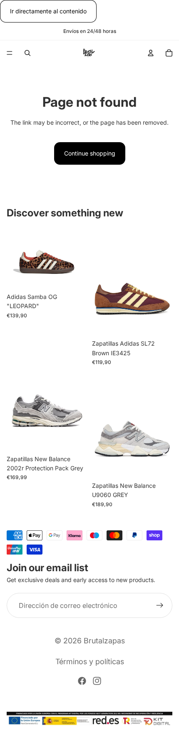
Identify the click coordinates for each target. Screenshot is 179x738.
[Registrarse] (160, 605)
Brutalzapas (104, 640)
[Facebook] (82, 681)
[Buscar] (27, 53)
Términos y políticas (89, 661)
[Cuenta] (151, 53)
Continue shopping (89, 153)
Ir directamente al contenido (48, 11)
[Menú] (9, 53)
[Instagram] (97, 681)
